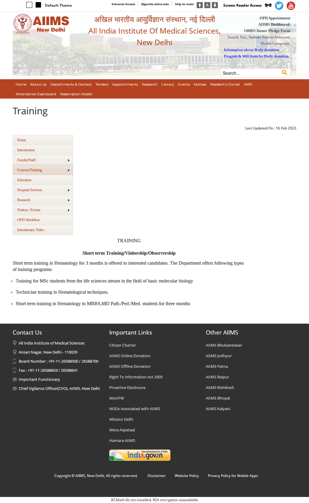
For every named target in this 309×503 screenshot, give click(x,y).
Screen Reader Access (242, 5)
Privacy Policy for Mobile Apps (233, 475)
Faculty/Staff (26, 160)
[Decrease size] (215, 4)
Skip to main (184, 4)
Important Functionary (39, 379)
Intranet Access (123, 4)
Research (23, 200)
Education (24, 180)
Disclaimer (157, 475)
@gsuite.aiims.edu (155, 4)
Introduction (26, 150)
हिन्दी (268, 5)
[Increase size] (200, 4)
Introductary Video (30, 230)
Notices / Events (28, 210)
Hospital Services (29, 190)
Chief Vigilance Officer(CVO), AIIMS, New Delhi (59, 388)
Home (21, 140)
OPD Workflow (28, 220)
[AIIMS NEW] (41, 23)
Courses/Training (29, 170)
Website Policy (187, 475)
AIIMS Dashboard (273, 24)
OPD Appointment (275, 18)
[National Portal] (139, 454)
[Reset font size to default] (207, 4)
